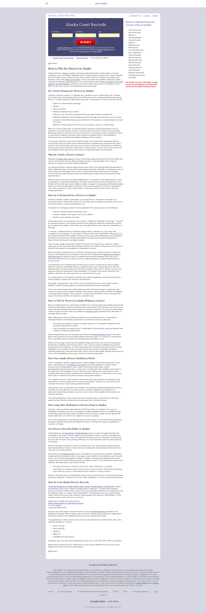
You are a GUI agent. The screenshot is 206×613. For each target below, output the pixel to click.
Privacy (115, 592)
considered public (68, 454)
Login (146, 16)
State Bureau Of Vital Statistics (76, 433)
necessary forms (92, 311)
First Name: (56, 32)
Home (155, 16)
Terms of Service (83, 51)
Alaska (65, 73)
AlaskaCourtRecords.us (65, 48)
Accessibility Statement (140, 592)
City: (100, 32)
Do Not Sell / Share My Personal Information (92, 592)
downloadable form (98, 511)
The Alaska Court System (76, 365)
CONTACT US (135, 16)
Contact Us (103, 595)
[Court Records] (49, 58)
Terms (125, 592)
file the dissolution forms (101, 334)
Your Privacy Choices (65, 592)
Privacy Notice (97, 51)
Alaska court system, (73, 80)
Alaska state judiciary (66, 159)
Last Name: (79, 32)
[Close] (158, 4)
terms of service (142, 583)
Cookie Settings (113, 601)
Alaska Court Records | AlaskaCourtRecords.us (103, 16)
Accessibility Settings (97, 601)
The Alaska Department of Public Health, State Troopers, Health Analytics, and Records (81, 486)
